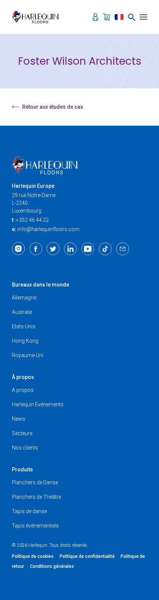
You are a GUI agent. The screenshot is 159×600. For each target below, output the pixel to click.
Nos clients (25, 448)
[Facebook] (35, 248)
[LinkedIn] (70, 248)
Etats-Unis (23, 326)
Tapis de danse (29, 511)
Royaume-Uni (27, 355)
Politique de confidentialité (87, 556)
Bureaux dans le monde (40, 285)
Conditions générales (52, 566)
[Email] (122, 248)
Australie (22, 312)
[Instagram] (18, 248)
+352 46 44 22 (32, 220)
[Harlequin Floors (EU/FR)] (37, 17)
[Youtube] (87, 248)
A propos (23, 390)
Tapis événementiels (35, 526)
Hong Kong (25, 341)
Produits (22, 469)
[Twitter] (53, 248)
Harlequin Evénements (38, 404)
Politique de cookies (33, 556)
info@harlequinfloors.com (48, 229)
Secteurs (22, 433)
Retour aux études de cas (52, 107)
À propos (23, 377)
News (18, 419)
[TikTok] (105, 248)
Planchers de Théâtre (36, 497)
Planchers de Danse (35, 482)
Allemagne (24, 298)
